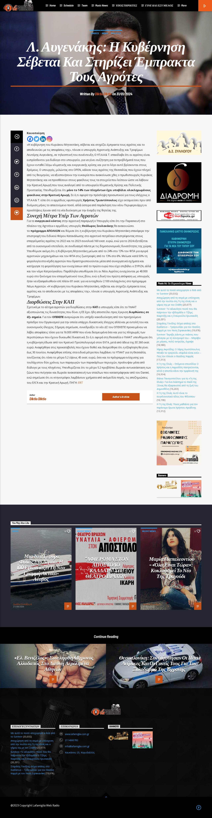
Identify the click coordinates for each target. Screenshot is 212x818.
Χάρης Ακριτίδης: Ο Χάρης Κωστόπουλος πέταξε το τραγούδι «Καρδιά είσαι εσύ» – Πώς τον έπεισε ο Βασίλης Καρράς (179, 353)
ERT (80, 382)
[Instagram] (49, 139)
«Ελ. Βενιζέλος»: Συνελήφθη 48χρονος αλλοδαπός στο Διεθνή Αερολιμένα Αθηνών (54, 663)
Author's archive (120, 396)
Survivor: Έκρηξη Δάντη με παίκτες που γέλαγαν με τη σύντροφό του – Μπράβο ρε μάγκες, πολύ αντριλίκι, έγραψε (179, 338)
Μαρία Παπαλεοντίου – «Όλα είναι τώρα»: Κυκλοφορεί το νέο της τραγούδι (171, 567)
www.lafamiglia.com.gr (77, 734)
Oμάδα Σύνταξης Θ (22, 604)
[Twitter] (36, 139)
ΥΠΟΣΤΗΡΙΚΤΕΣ (126, 5)
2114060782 (71, 740)
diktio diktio (103, 93)
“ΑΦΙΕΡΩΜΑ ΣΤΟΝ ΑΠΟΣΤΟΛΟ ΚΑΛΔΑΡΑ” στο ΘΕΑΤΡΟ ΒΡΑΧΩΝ (107, 567)
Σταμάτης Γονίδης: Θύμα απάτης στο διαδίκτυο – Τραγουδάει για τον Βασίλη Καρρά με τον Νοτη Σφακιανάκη (178, 327)
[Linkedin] (43, 139)
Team (84, 5)
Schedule (69, 5)
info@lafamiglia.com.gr (77, 746)
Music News (101, 5)
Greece (95, 33)
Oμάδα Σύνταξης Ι (87, 604)
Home (53, 5)
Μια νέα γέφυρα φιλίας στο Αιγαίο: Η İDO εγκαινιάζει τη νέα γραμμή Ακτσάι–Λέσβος (41, 567)
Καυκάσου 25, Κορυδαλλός (80, 752)
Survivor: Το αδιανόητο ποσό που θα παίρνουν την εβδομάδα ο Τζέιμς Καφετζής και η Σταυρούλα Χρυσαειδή (177, 312)
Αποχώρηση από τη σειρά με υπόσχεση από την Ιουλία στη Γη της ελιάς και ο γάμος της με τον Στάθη (178, 301)
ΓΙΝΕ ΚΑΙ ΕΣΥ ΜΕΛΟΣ (159, 5)
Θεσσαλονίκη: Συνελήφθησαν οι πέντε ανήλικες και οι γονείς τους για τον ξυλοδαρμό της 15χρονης (160, 663)
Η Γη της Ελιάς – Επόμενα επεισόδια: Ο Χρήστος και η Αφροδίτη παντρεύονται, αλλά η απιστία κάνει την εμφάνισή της (178, 367)
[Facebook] (30, 139)
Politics (116, 33)
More (183, 5)
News (105, 33)
